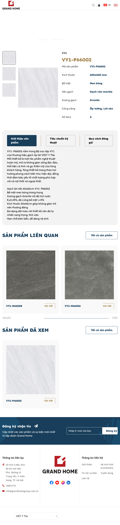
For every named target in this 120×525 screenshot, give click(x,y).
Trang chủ (43, 39)
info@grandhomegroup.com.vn (22, 491)
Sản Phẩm (58, 39)
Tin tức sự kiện (89, 473)
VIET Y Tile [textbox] (22, 516)
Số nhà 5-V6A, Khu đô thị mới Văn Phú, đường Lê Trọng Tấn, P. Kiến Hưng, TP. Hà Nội (15, 472)
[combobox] (36, 516)
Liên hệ (85, 478)
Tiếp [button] (115, 317)
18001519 (11, 485)
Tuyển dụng (107, 473)
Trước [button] (6, 317)
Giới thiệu (87, 464)
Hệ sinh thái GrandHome (107, 466)
